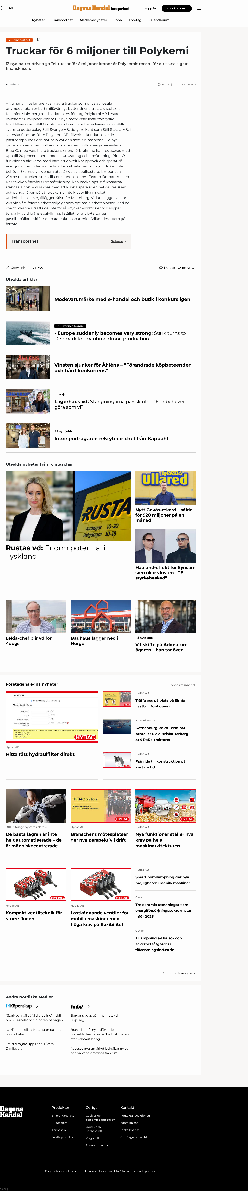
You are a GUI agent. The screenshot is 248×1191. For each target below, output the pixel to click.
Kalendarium (159, 20)
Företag (135, 20)
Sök (11, 8)
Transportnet (62, 20)
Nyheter (38, 20)
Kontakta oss (129, 1123)
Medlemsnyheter (93, 20)
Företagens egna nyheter (32, 684)
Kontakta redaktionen (135, 1115)
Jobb (118, 20)
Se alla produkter (63, 1137)
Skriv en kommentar (180, 267)
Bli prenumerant (63, 1115)
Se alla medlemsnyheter (179, 973)
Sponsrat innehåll (97, 1145)
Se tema (117, 241)
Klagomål (92, 1138)
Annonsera (59, 1130)
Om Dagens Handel (133, 1137)
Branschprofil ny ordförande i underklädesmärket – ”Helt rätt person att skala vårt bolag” (100, 1034)
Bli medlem (59, 1123)
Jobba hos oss (129, 1130)
